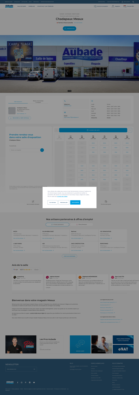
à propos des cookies (62, 196)
